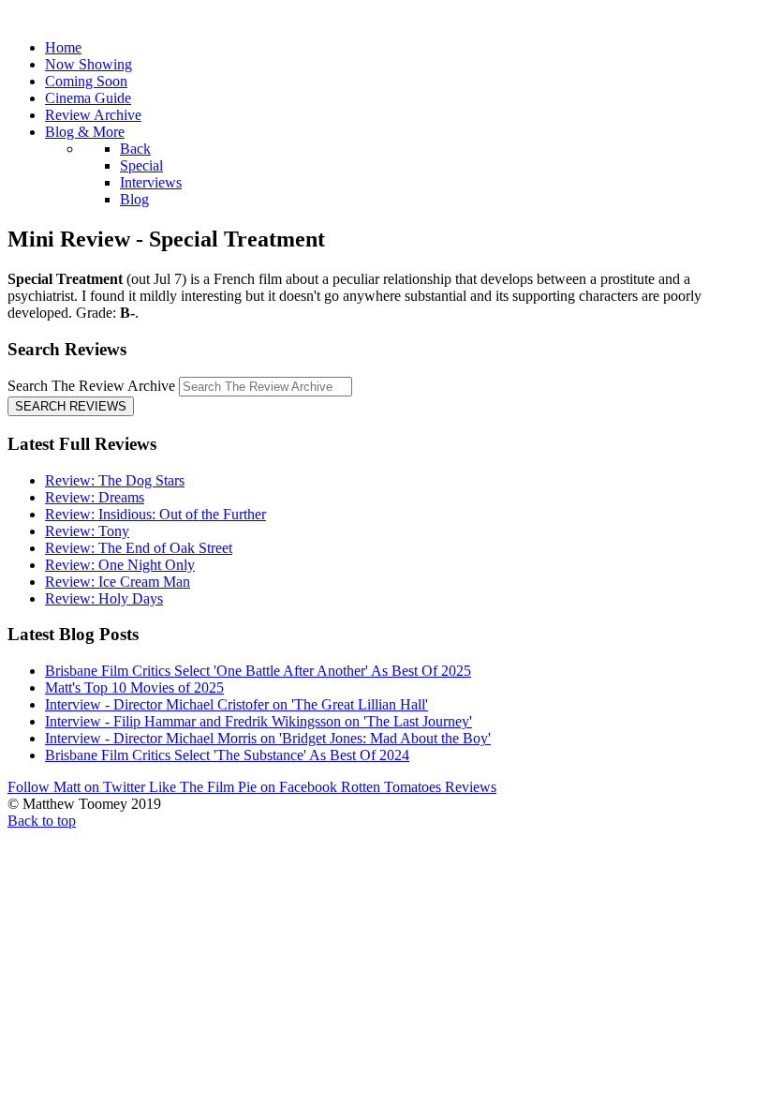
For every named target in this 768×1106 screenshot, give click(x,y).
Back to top (41, 821)
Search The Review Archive (91, 386)
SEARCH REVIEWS (70, 406)
